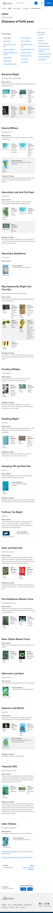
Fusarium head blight (44, 56)
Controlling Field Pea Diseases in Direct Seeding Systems (16, 857)
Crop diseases (26, 8)
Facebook (40, 904)
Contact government (17, 904)
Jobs (9, 904)
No (31, 889)
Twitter (43, 904)
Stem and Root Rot (26, 41)
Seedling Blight (42, 59)
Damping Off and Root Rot (10, 64)
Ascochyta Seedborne (9, 49)
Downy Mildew (7, 41)
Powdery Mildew (7, 57)
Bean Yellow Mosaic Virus (27, 49)
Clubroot (41, 38)
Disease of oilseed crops (45, 54)
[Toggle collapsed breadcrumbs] (9, 8)
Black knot (41, 40)
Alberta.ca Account (41, 3)
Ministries (4, 904)
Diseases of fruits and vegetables (27, 868)
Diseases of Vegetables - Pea (12, 851)
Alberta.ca (25, 898)
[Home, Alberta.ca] (7, 3)
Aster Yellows (24, 62)
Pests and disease (17, 8)
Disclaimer (12, 907)
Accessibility (22, 907)
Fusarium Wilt (24, 59)
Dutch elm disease (43, 43)
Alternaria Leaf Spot (26, 52)
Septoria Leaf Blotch (26, 55)
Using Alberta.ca (5, 907)
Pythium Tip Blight (25, 38)
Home (5, 8)
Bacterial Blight (7, 38)
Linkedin (48, 904)
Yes (24, 889)
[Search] (36, 3)
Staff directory (28, 904)
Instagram (45, 904)
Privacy (17, 907)
